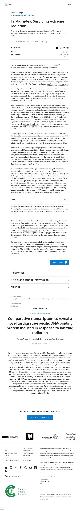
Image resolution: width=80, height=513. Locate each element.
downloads (64, 54)
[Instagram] (25, 468)
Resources (26, 458)
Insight (21, 13)
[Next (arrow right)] (3, 509)
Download (17, 48)
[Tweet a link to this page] (60, 48)
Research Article (36, 344)
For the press (27, 455)
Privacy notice (40, 422)
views (65, 52)
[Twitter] (16, 468)
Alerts (7, 455)
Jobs (6, 451)
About (7, 448)
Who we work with (11, 453)
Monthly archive (28, 453)
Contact (7, 458)
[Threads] (35, 468)
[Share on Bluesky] (57, 48)
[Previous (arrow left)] (1, 509)
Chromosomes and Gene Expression (23, 15)
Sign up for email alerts (40, 417)
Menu (70, 5)
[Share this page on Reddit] (67, 48)
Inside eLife (26, 451)
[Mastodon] (20, 468)
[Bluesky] (6, 468)
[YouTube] (30, 468)
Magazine (14, 13)
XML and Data (27, 460)
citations (66, 57)
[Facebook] (6, 472)
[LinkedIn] (11, 468)
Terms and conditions (12, 460)
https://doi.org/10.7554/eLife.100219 (31, 42)
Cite (15, 51)
